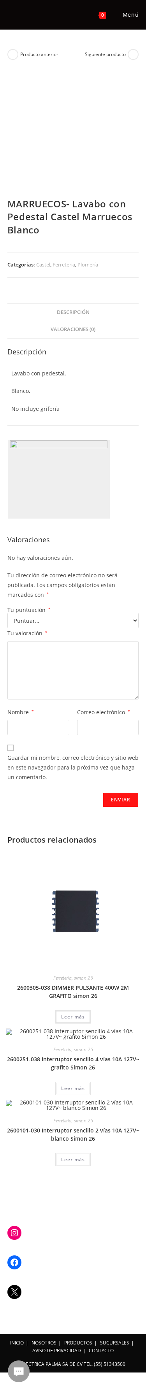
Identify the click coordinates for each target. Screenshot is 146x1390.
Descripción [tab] (73, 312)
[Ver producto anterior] (12, 54)
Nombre (20, 712)
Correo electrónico (103, 712)
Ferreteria (64, 264)
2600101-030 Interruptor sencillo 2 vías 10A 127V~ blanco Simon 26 (73, 1134)
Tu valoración (27, 633)
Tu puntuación (29, 610)
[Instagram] (14, 1233)
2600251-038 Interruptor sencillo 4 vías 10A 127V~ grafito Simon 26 (73, 1063)
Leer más (73, 1016)
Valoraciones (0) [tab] (73, 329)
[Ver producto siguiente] (133, 54)
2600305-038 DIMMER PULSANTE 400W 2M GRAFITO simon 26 (73, 991)
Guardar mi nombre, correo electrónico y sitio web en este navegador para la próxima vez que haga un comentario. (73, 767)
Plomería (87, 264)
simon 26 (83, 978)
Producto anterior (39, 54)
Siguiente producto (105, 54)
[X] (14, 1292)
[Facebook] (14, 1262)
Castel (43, 264)
